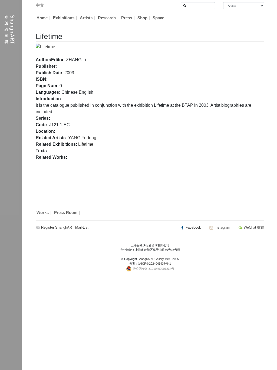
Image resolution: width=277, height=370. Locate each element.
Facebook (192, 227)
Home (42, 18)
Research (107, 18)
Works (43, 212)
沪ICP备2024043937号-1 (154, 263)
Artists (86, 18)
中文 (40, 5)
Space (158, 18)
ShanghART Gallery (151, 259)
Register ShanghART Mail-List (64, 227)
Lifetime (85, 144)
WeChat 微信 (253, 227)
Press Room (65, 212)
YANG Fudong (82, 137)
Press (126, 18)
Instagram (221, 227)
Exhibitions (63, 18)
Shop (142, 18)
